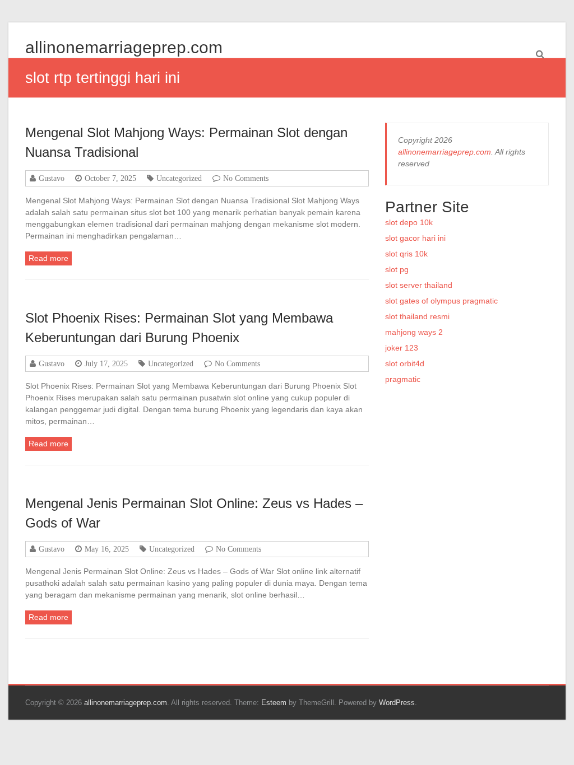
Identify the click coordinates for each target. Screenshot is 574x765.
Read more (48, 258)
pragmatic (402, 379)
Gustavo (51, 178)
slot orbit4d (404, 363)
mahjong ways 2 (414, 332)
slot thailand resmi (417, 316)
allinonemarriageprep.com (124, 47)
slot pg (397, 269)
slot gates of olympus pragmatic (441, 300)
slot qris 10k (406, 253)
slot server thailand (418, 285)
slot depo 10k (409, 222)
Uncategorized (179, 178)
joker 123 (401, 347)
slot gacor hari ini (415, 238)
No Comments (246, 178)
